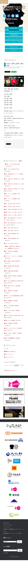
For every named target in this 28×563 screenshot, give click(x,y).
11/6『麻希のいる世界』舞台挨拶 (12, 261)
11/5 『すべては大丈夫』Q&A (13, 164)
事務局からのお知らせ (10, 351)
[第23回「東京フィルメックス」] (14, 8)
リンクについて (6, 527)
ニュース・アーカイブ (9, 365)
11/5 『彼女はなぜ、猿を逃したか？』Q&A (14, 178)
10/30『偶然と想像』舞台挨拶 (11, 271)
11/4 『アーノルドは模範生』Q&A (12, 193)
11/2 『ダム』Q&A (9, 243)
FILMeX (18, 67)
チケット (13, 50)
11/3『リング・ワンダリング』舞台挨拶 (13, 256)
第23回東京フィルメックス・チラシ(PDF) (12, 533)
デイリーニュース (9, 354)
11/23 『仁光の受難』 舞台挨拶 (12, 305)
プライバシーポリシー (8, 525)
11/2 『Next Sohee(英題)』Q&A (12, 233)
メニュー (5, 1)
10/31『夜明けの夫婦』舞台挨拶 (12, 266)
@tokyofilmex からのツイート (10, 370)
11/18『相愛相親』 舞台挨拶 (11, 300)
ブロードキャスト (9, 357)
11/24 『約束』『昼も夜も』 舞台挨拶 (13, 333)
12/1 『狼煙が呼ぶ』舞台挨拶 (11, 290)
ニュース (13, 28)
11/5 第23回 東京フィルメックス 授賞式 (14, 174)
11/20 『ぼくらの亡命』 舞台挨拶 (12, 310)
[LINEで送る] (14, 71)
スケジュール (14, 47)
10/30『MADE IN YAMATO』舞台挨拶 (13, 275)
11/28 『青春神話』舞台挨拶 (11, 323)
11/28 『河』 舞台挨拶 (10, 320)
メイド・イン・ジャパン (14, 38)
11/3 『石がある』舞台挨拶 (11, 209)
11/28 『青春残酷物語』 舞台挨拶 (12, 338)
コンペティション (14, 31)
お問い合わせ (6, 522)
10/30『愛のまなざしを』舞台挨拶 (12, 285)
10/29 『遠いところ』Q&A (11, 212)
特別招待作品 (14, 35)
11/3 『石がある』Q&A (10, 203)
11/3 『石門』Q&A (9, 227)
